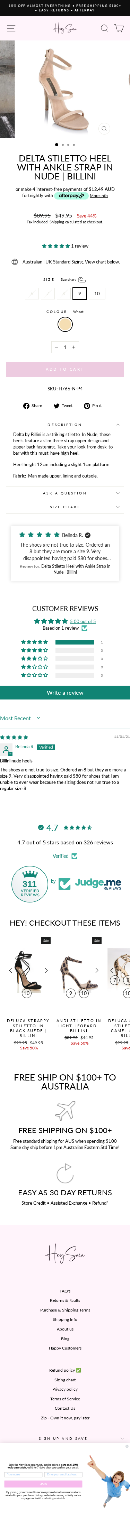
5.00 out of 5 (83, 621)
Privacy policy (65, 1389)
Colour (65, 311)
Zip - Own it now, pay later (65, 1417)
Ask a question (65, 493)
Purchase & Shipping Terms (65, 1310)
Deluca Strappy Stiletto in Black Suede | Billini (28, 1028)
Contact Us (65, 1408)
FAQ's (65, 1291)
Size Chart (65, 507)
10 (97, 293)
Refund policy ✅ (65, 1370)
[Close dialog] (127, 1446)
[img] (14, 737)
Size (60, 279)
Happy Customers (65, 1348)
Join (43, 1484)
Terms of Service (65, 1398)
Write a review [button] (65, 692)
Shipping (57, 222)
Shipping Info (65, 1319)
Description (64, 425)
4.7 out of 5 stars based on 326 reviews (65, 842)
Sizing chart (65, 1379)
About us (65, 1329)
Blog (65, 1338)
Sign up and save (63, 1438)
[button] (56, 246)
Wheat (65, 324)
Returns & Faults (65, 1300)
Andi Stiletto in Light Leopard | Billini (79, 1025)
